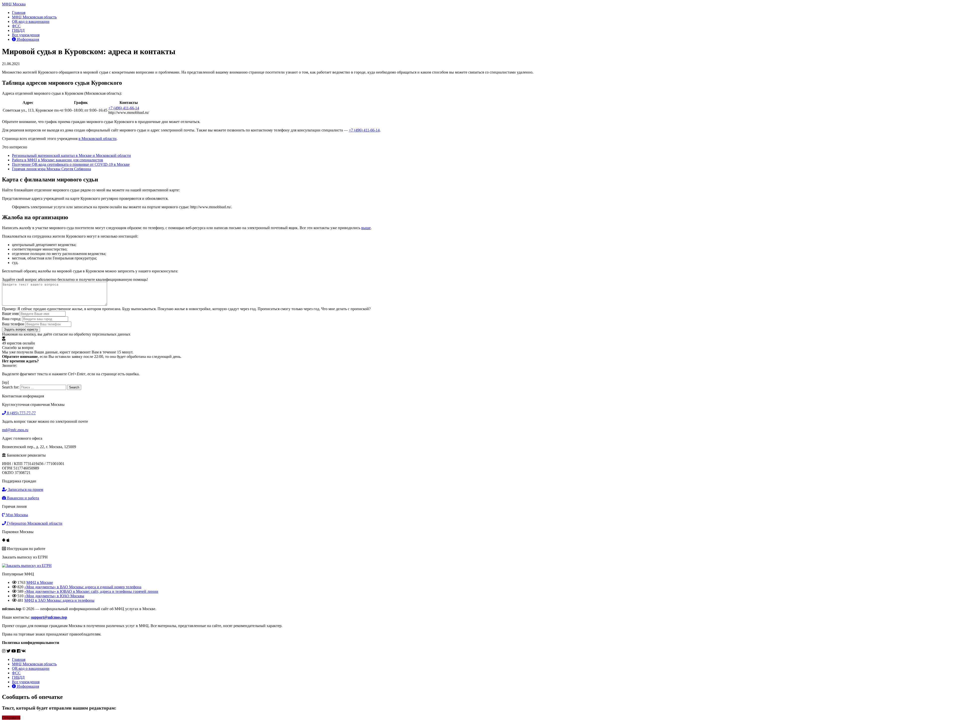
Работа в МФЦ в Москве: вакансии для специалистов (57, 160)
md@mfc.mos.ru (15, 430)
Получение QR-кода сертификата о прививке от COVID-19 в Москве (71, 164)
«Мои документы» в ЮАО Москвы (54, 596)
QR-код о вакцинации (30, 21)
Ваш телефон (13, 324)
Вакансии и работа (22, 498)
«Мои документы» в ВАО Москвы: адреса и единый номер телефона (82, 587)
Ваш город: (11, 319)
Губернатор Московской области (34, 523)
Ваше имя (10, 313)
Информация (27, 39)
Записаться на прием (25, 489)
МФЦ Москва (14, 4)
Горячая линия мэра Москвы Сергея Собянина (51, 169)
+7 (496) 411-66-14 (123, 108)
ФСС (16, 26)
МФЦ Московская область (34, 17)
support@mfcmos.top (49, 617)
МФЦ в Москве (39, 582)
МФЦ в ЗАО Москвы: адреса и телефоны (59, 600)
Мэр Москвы (16, 515)
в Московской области (98, 138)
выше (366, 228)
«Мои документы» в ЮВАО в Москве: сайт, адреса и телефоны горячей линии (91, 591)
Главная (18, 12)
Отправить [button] (11, 718)
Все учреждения (26, 35)
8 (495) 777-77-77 (21, 413)
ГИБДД (18, 30)
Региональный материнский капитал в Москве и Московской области (71, 155)
